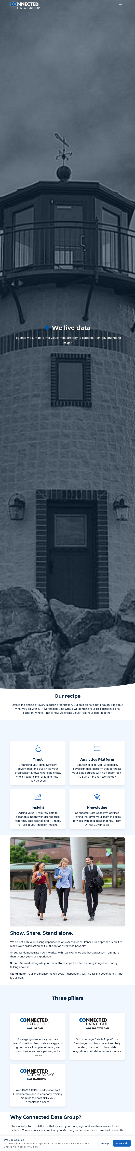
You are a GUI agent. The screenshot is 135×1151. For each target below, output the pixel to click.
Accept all (122, 1143)
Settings (105, 1143)
